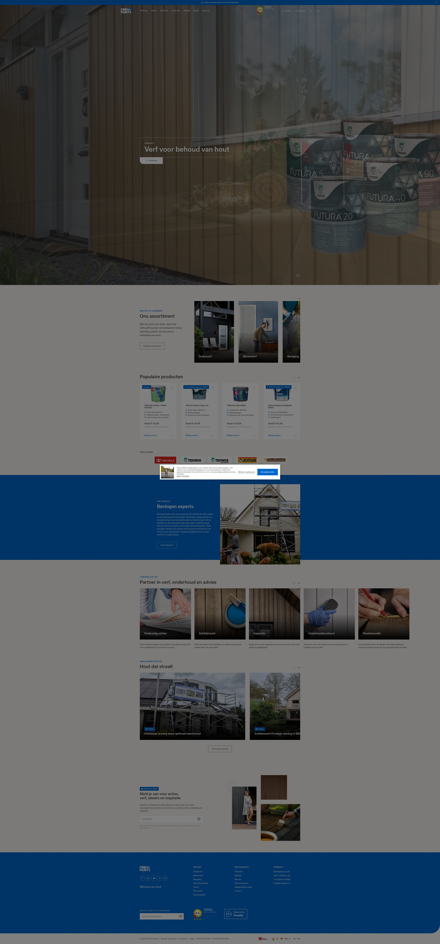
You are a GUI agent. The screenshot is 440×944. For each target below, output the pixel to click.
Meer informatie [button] (183, 476)
